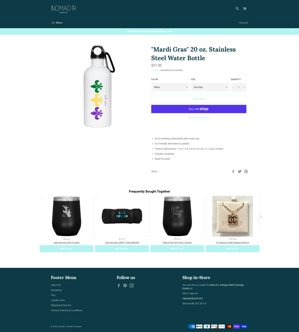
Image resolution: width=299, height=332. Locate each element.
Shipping (155, 70)
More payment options (198, 117)
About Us (56, 285)
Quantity (236, 79)
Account (243, 22)
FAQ (53, 295)
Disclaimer (56, 290)
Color (154, 79)
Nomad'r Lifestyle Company (69, 326)
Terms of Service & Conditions (67, 310)
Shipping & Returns (61, 305)
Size (193, 79)
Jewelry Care (58, 300)
